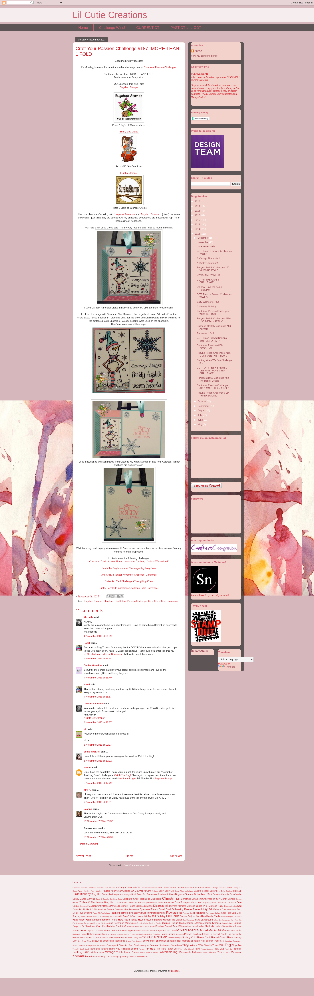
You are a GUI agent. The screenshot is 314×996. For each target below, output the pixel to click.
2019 (198, 206)
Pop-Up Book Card (80, 938)
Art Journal (137, 890)
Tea (239, 945)
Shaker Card (203, 937)
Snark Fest (130, 941)
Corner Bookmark (165, 902)
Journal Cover (227, 923)
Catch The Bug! (122, 775)
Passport (180, 934)
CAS (209, 894)
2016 (198, 220)
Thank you (114, 948)
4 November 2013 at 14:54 (98, 658)
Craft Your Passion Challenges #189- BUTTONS (213, 312)
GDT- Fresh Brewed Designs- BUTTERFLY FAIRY (212, 339)
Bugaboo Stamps (129, 87)
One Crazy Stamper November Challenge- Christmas (129, 574)
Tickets (141, 949)
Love (83, 930)
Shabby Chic (189, 937)
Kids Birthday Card (111, 926)
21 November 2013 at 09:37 (98, 821)
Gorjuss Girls (194, 916)
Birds (76, 894)
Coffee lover (121, 902)
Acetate (158, 887)
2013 (198, 233)
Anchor (87, 891)
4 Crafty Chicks (124, 887)
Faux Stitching (85, 913)
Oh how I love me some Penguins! (209, 288)
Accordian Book (147, 888)
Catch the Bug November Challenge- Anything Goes (129, 568)
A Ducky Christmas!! (208, 263)
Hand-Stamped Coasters (231, 916)
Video (101, 952)
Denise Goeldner (93, 665)
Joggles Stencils (212, 923)
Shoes (230, 937)
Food (179, 913)
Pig (229, 934)
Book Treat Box (138, 894)
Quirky (139, 938)
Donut (75, 909)
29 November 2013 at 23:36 (98, 837)
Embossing (177, 909)
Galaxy (218, 913)
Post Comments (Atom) (136, 865)
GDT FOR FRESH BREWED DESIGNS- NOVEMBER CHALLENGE (212, 370)
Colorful (137, 902)
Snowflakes (148, 940)
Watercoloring (168, 952)
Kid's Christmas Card (90, 926)
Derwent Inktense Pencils (105, 906)
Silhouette (97, 941)
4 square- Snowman (124, 214)
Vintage (110, 952)
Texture (104, 949)
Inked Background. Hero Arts (226, 920)
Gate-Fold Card (228, 913)
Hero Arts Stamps (127, 919)
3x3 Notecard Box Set (106, 888)
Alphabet (199, 887)
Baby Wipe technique (184, 891)
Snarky (139, 941)
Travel (197, 949)
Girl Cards (172, 916)
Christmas (109, 601)
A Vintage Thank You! (208, 258)
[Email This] (108, 596)
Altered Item (225, 887)
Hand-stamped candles (97, 919)
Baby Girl (169, 891)
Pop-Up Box (95, 937)
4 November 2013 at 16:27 (98, 722)
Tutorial (237, 948)
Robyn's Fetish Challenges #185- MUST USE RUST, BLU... (214, 354)
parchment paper (134, 957)
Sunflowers (164, 945)
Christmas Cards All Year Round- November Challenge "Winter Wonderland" (129, 561)
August (202, 410)
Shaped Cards (218, 937)
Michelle (88, 617)
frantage (115, 956)
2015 (198, 224)
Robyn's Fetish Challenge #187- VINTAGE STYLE (213, 269)
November (203, 242)
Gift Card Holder (135, 916)
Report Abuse (199, 651)
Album (173, 887)
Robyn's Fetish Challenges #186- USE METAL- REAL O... (214, 320)
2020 (198, 201)
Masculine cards (112, 930)
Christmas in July (211, 899)
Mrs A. (87, 790)
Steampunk (112, 945)
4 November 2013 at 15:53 (98, 696)
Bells (223, 891)
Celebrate (127, 899)
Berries (229, 891)
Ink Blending (188, 920)
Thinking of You (129, 948)
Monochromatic (231, 930)
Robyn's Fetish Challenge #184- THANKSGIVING (213, 394)
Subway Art (144, 945)
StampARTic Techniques (96, 945)
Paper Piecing (168, 934)
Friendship (199, 912)
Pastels (188, 934)
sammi (87, 767)
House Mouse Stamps (150, 919)
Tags (234, 945)
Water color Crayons (149, 952)
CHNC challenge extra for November (103, 654)
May (200, 424)
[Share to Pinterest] (122, 596)
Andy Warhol (96, 891)
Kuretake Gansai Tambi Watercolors (173, 926)
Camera (217, 894)
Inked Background (204, 920)
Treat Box (229, 949)
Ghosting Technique (110, 916)
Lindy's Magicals (205, 926)
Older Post (175, 856)
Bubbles (170, 894)
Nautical (98, 934)
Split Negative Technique (230, 941)
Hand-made (78, 919)
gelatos (123, 956)
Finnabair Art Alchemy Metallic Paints (147, 913)
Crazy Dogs (207, 903)
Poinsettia (236, 934)
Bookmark (152, 894)
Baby (161, 891)
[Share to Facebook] (118, 596)
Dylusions (134, 909)
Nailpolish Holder (79, 934)
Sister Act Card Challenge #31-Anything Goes (129, 581)
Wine (205, 952)
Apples (126, 891)
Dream (110, 909)
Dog (239, 906)
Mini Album (171, 931)
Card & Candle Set (104, 899)
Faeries (188, 909)
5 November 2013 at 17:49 (98, 783)
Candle (237, 894)
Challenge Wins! (112, 28)
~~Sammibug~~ (127, 778)
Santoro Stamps (175, 938)
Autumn (147, 891)
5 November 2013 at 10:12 (98, 760)
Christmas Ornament (191, 899)
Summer (154, 945)
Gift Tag (148, 916)
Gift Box (123, 916)
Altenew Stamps (211, 888)
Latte (194, 926)
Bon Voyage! (125, 894)
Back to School (201, 891)
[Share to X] (115, 596)
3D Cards (76, 888)
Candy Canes (79, 899)
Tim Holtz (150, 948)
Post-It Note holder (111, 937)
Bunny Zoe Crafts (129, 131)
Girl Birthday (158, 916)
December (203, 237)
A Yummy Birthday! (207, 306)
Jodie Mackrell (92, 751)
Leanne (88, 809)
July (200, 415)
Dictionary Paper (126, 906)
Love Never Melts (206, 246)
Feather (114, 912)
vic (85, 729)
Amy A (198, 51)
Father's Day (219, 909)
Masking (126, 930)
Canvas (91, 898)
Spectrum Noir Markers (178, 941)
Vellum (94, 952)
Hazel (87, 643)
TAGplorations (189, 945)
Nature (90, 934)
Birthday (85, 894)
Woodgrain (236, 952)
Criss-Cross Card (157, 601)
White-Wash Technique (190, 952)
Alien (191, 887)
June (201, 419)
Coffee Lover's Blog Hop (101, 902)
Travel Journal (207, 949)
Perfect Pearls (220, 934)
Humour (167, 919)
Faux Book (231, 910)
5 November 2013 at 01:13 (98, 744)
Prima (124, 937)
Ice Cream (177, 920)
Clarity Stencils (227, 899)
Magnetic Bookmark (95, 931)
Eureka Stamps (128, 173)
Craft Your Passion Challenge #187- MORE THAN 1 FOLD (213, 387)
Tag (228, 945)
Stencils (123, 945)
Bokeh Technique (110, 894)
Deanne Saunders (94, 703)
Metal (134, 930)
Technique (95, 949)
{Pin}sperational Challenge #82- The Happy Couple (213, 379)
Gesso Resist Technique (91, 916)
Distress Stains (230, 906)
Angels (106, 890)
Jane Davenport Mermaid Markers (93, 923)
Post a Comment (89, 843)
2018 (198, 210)
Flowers (171, 912)
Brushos (162, 894)
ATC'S (136, 887)
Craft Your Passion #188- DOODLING (210, 347)
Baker (213, 891)
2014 (198, 229)
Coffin (130, 903)
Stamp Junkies (79, 945)
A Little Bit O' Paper (94, 718)
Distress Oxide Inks (197, 906)
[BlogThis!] (112, 596)
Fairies (196, 909)
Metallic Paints (143, 931)
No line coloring (109, 934)
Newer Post (83, 856)
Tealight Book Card (81, 949)
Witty (228, 952)
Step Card (133, 945)
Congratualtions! (149, 903)
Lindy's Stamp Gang (225, 926)
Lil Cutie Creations (110, 15)
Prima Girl (132, 938)
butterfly (89, 956)
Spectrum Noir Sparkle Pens (205, 941)
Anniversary (117, 891)
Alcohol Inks (183, 887)
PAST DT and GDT (185, 28)
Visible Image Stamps (127, 952)
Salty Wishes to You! (208, 301)
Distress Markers (177, 906)
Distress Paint (216, 906)
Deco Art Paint (86, 906)
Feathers (123, 912)
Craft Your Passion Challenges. (160, 67)
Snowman (173, 601)
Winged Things (216, 952)
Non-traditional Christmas (127, 934)
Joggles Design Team (173, 923)
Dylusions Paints (149, 909)
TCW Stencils (205, 945)
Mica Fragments (158, 930)
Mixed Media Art (210, 930)
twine (145, 956)
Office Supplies (153, 934)
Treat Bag (219, 949)
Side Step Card (84, 941)
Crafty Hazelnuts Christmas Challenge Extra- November (129, 588)
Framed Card (188, 913)
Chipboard (156, 899)
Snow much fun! (205, 333)
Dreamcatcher (121, 909)
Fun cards (210, 913)
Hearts (114, 920)
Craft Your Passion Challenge (131, 601)
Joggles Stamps (193, 923)
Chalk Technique (141, 899)
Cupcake (231, 902)
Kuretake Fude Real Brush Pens (141, 926)
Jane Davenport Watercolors (122, 923)
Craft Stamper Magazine (188, 902)
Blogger (175, 971)
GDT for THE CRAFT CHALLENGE (208, 281)
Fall (210, 909)
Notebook (142, 934)
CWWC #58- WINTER (208, 275)
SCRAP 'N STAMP (154, 937)
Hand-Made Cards (210, 916)
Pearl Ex (208, 934)
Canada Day (227, 894)
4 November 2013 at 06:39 (98, 636)
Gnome (183, 916)
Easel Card (164, 909)
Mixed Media (187, 930)
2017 (198, 215)
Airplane (165, 888)
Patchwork (198, 934)
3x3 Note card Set (88, 888)
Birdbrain (236, 891)
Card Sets (117, 899)
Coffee (83, 902)
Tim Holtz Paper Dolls (168, 949)
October (202, 401)
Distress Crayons (144, 906)
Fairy (204, 909)
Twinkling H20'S (81, 952)
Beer (218, 891)
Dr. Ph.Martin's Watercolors (92, 909)
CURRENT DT (147, 28)
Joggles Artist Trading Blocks (149, 923)
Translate (230, 666)
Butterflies (199, 894)
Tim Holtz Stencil (186, 949)
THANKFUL (218, 945)
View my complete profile (204, 55)
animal (78, 956)
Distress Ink (160, 905)
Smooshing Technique (114, 941)
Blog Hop (96, 894)
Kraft (124, 926)
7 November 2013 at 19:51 (98, 802)
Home (83, 28)
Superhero (176, 945)
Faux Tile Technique (101, 913)
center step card (102, 956)
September (204, 406)
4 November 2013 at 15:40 (98, 677)
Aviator (155, 891)
